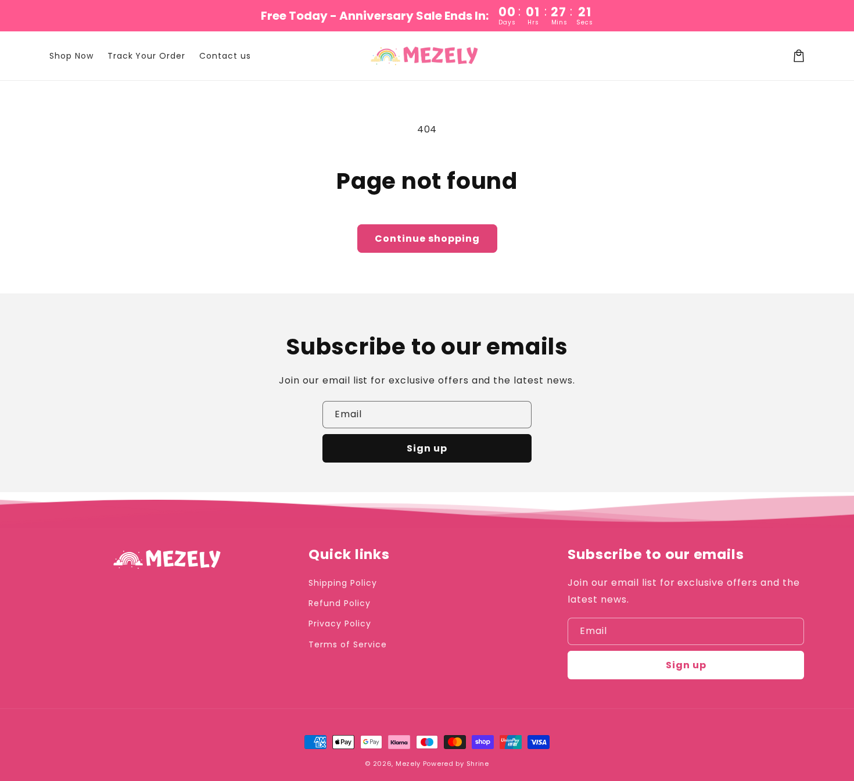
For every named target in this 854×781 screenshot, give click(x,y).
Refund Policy (339, 603)
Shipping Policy (342, 583)
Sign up (427, 448)
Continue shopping (427, 238)
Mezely (408, 763)
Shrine (478, 763)
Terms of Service (347, 644)
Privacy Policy (339, 623)
